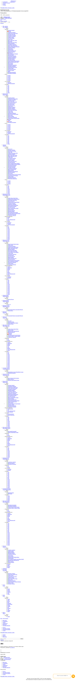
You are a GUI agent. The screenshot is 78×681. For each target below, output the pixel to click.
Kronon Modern (17, 164)
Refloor (12, 116)
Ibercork (13, 463)
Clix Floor (14, 158)
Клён (8, 271)
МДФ (8, 565)
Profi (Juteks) (15, 322)
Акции (4, 622)
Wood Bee (14, 214)
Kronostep (14, 55)
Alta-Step (13, 34)
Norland (12, 58)
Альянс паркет (17, 508)
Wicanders (14, 73)
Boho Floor (14, 42)
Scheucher (14, 262)
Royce (12, 63)
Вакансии (5, 624)
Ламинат (4, 144)
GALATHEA (16, 252)
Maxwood (14, 169)
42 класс (9, 79)
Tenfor (12, 263)
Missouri (13, 332)
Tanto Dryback (16, 118)
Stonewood (14, 117)
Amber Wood (15, 247)
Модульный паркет (6, 427)
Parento (12, 209)
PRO (11, 493)
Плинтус (4, 545)
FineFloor (14, 109)
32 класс (9, 75)
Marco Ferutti (15, 208)
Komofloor (14, 506)
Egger (11, 106)
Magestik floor (16, 331)
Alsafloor (13, 154)
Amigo (12, 330)
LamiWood (14, 168)
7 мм (8, 89)
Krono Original (17, 163)
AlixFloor (13, 32)
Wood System (16, 244)
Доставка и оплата (6, 2)
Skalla (11, 64)
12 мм (8, 190)
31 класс (9, 180)
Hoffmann (14, 113)
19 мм (8, 238)
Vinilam (8, 71)
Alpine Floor (15, 33)
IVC (11, 320)
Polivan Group (16, 380)
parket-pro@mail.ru (7, 659)
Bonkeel (13, 43)
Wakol (8, 594)
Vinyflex (13, 583)
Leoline (12, 321)
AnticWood (14, 200)
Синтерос (14, 264)
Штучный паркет (6, 500)
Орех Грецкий (10, 411)
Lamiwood (14, 56)
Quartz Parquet (16, 61)
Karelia (12, 54)
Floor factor (14, 110)
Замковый (9, 82)
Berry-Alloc (15, 155)
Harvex (12, 379)
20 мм (8, 239)
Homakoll (9, 603)
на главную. (12, 647)
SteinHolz (14, 66)
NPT (8, 607)
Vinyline (10, 121)
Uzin (8, 593)
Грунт (4, 584)
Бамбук (8, 217)
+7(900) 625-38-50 (6, 17)
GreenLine (14, 204)
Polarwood (14, 258)
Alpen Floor (15, 574)
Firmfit (12, 49)
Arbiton (12, 37)
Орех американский (11, 219)
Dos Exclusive (16, 378)
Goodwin (13, 203)
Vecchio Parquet (17, 213)
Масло (8, 340)
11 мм (8, 189)
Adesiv (8, 588)
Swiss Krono (15, 175)
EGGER (13, 159)
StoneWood (14, 67)
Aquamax (13, 36)
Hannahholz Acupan (19, 372)
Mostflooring (15, 171)
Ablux (12, 245)
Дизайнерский (10, 408)
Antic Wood (15, 388)
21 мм (8, 365)
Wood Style (14, 178)
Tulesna (12, 70)
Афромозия (9, 267)
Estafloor (13, 47)
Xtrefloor (13, 573)
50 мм (8, 499)
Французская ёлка (10, 415)
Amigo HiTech (16, 199)
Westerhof (14, 72)
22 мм (8, 366)
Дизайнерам (5, 623)
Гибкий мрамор (6, 300)
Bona (8, 602)
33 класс (9, 76)
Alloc (11, 152)
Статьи (4, 3)
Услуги (4, 627)
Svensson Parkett (17, 174)
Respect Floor (16, 62)
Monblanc (14, 57)
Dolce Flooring (16, 46)
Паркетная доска (6, 240)
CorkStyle (14, 391)
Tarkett (12, 68)
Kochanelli (14, 206)
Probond (8, 592)
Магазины (5, 620)
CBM (11, 157)
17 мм (8, 235)
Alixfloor (13, 150)
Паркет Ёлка (5, 381)
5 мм (8, 87)
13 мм (8, 191)
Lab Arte (13, 207)
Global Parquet (16, 202)
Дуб (8, 218)
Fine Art (12, 201)
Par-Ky (12, 561)
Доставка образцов (6, 625)
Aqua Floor (14, 576)
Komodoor (14, 505)
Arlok (8, 600)
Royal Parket (15, 212)
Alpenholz (14, 386)
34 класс (9, 77)
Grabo (12, 112)
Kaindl (12, 558)
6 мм (8, 88)
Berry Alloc (14, 40)
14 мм (8, 232)
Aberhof (12, 30)
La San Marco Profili (20, 559)
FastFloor (13, 107)
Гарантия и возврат (6, 629)
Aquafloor (14, 35)
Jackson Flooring (17, 581)
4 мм (8, 86)
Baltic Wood (15, 248)
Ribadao (13, 211)
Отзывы (4, 4)
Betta (11, 41)
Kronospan (14, 165)
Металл (8, 566)
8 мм (8, 90)
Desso (11, 310)
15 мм (8, 233)
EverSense (14, 151)
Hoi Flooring (15, 53)
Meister (12, 170)
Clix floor (13, 102)
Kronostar (14, 166)
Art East (12, 38)
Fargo (11, 48)
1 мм (8, 523)
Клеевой (9, 132)
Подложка (5, 569)
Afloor (9, 31)
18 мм (8, 292)
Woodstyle (14, 406)
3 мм (8, 85)
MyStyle (13, 172)
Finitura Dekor (16, 557)
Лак (8, 339)
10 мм (8, 92)
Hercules (13, 162)
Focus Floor (15, 251)
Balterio (12, 552)
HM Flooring (15, 205)
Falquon (12, 160)
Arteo (11, 39)
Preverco (13, 210)
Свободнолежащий (11, 83)
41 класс (9, 78)
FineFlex (13, 108)
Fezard (12, 556)
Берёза (8, 269)
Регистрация (5, 618)
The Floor (14, 69)
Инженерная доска (6, 194)
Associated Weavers (19, 309)
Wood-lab (14, 373)
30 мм (8, 498)
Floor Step (14, 50)
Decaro (12, 299)
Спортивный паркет (7, 488)
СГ (10, 304)
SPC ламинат (5, 26)
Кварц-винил (5, 93)
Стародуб (14, 215)
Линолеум (5, 316)
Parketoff (10, 333)
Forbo (11, 111)
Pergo (11, 115)
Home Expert (15, 114)
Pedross (12, 562)
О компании (5, 1)
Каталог (2, 23)
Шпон (8, 567)
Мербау (8, 272)
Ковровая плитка (6, 305)
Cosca (11, 555)
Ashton (12, 551)
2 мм (8, 135)
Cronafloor (14, 44)
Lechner (8, 606)
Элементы (5, 568)
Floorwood (10, 52)
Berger (8, 589)
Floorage (13, 51)
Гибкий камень (6, 295)
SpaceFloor (14, 65)
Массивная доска (6, 324)
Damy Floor (15, 45)
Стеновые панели (6, 367)
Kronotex (13, 167)
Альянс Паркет (17, 336)
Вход (1, 618)
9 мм (8, 91)
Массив (8, 564)
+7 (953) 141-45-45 (8, 18)
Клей (4, 595)
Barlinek (13, 249)
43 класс (9, 80)
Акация (8, 266)
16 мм (8, 234)
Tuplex (12, 582)
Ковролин (5, 311)
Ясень (8, 220)
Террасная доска (6, 374)
